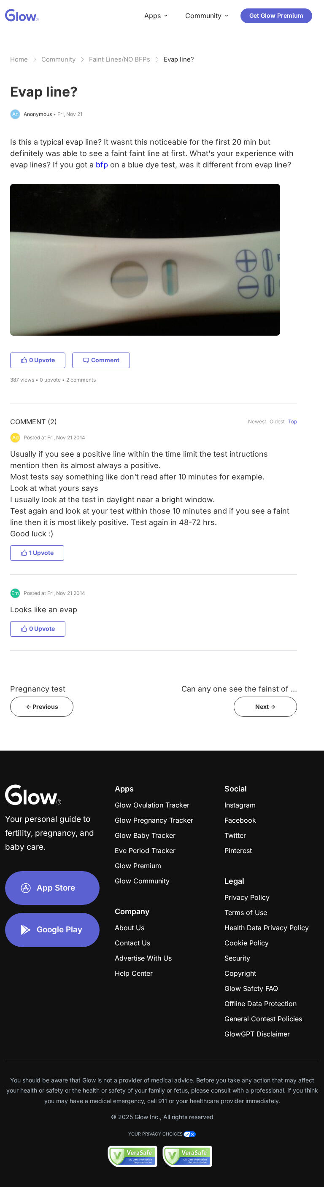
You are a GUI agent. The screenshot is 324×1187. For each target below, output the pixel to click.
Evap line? (179, 59)
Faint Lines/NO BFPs (119, 59)
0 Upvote (42, 359)
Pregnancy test (37, 688)
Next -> (265, 706)
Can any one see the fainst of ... (239, 688)
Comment (105, 359)
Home (19, 59)
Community (58, 59)
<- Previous (42, 706)
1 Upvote (41, 552)
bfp (102, 164)
